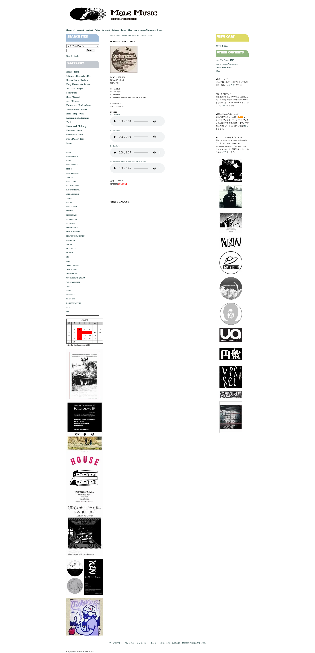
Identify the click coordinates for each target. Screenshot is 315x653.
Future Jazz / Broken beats (78, 105)
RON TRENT (70, 240)
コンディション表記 (225, 60)
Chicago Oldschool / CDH (78, 76)
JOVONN (69, 198)
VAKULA (69, 286)
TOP (112, 36)
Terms (123, 30)
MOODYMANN (71, 215)
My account (78, 30)
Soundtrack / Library (76, 126)
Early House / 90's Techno (78, 84)
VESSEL (69, 290)
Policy (97, 30)
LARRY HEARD (71, 207)
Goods (69, 143)
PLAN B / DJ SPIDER (73, 232)
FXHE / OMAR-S (71, 165)
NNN (68, 307)
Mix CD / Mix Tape (75, 139)
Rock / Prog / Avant (75, 113)
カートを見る (222, 46)
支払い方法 (165, 643)
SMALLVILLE (71, 248)
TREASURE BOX (72, 274)
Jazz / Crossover (73, 101)
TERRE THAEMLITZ (73, 265)
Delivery (115, 30)
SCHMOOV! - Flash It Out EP (140, 36)
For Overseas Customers (144, 30)
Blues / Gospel (72, 97)
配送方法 (176, 643)
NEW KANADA (71, 219)
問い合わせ (130, 643)
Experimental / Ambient (77, 118)
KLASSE (69, 202)
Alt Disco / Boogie (74, 88)
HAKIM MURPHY (72, 186)
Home (69, 30)
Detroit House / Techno (77, 80)
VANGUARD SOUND (73, 282)
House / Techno (121, 36)
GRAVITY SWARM (72, 173)
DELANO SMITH (72, 156)
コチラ (231, 85)
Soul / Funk (71, 92)
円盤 (67, 311)
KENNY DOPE (71, 181)
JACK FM (69, 177)
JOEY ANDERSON (72, 194)
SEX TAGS (69, 244)
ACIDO (68, 152)
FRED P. (69, 169)
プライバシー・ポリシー (148, 643)
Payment (106, 30)
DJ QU (68, 160)
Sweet (159, 30)
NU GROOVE (70, 223)
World (69, 122)
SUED (68, 261)
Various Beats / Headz (76, 109)
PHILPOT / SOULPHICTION (75, 236)
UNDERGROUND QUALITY (75, 278)
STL (67, 257)
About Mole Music (224, 67)
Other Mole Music (74, 134)
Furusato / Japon (74, 130)
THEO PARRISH (71, 269)
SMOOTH (69, 253)
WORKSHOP (70, 295)
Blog (130, 30)
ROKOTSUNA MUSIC (73, 303)
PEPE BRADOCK (72, 228)
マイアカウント (116, 643)
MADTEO (69, 211)
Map (218, 71)
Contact (89, 30)
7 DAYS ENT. (70, 299)
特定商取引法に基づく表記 (194, 643)
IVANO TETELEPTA (73, 190)
